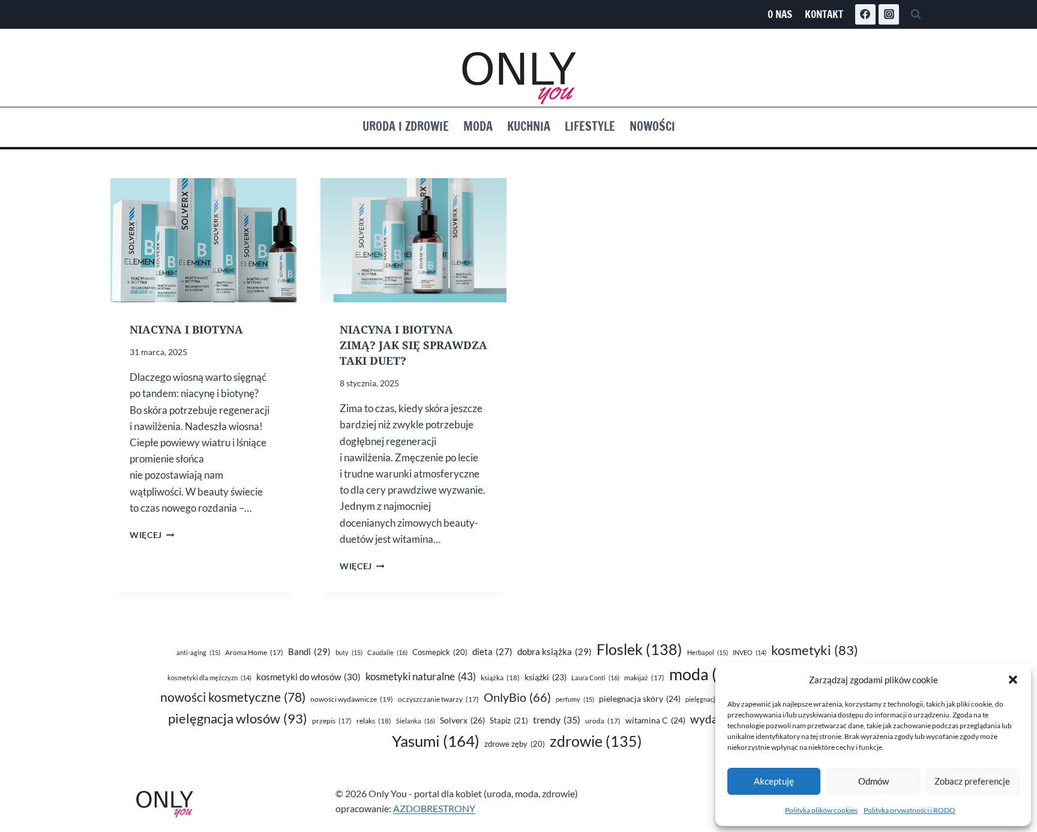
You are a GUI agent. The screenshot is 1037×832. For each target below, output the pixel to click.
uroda (603, 720)
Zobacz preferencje (972, 781)
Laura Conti (595, 677)
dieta (492, 652)
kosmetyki (814, 650)
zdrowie (596, 741)
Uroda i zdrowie (405, 126)
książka (500, 677)
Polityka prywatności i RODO (909, 810)
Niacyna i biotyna (186, 329)
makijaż (644, 677)
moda (709, 674)
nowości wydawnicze (351, 699)
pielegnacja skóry (640, 698)
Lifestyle (590, 126)
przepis (332, 720)
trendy (556, 719)
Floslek (639, 649)
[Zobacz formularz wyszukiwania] (916, 14)
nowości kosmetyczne (232, 697)
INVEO (749, 652)
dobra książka (554, 651)
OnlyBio (517, 697)
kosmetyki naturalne (420, 676)
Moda (478, 126)
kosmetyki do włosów (308, 676)
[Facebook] (865, 14)
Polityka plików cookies (821, 810)
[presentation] (203, 240)
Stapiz (509, 720)
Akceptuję (774, 781)
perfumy (575, 699)
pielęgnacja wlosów (237, 718)
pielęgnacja (709, 699)
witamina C (655, 720)
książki (546, 677)
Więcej (152, 535)
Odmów (873, 781)
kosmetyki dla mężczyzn (209, 677)
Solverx (462, 720)
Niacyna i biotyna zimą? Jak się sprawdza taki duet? (413, 345)
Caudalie (387, 652)
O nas (780, 14)
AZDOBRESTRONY (434, 808)
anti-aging (198, 652)
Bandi (309, 651)
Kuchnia (528, 126)
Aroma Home (254, 652)
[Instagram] (889, 14)
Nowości (652, 126)
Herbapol (707, 652)
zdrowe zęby (514, 744)
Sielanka (415, 721)
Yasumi (435, 740)
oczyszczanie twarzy (438, 699)
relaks (373, 720)
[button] (1013, 680)
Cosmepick (439, 652)
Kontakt (824, 14)
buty (348, 652)
